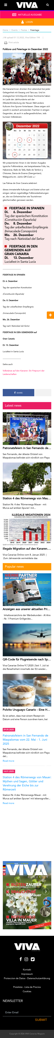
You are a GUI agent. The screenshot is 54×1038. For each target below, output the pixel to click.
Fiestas (24, 30)
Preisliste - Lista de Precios (27, 987)
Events (15, 30)
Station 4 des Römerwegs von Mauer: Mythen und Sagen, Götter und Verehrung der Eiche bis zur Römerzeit (27, 783)
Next (45, 762)
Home (5, 30)
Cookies (27, 991)
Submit (41, 1020)
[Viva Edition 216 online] (27, 895)
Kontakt (27, 970)
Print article (13, 43)
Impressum (27, 974)
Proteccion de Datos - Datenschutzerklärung (27, 978)
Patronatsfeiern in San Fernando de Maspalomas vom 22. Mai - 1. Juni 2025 (25, 739)
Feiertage (34, 30)
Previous (8, 762)
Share (19, 393)
